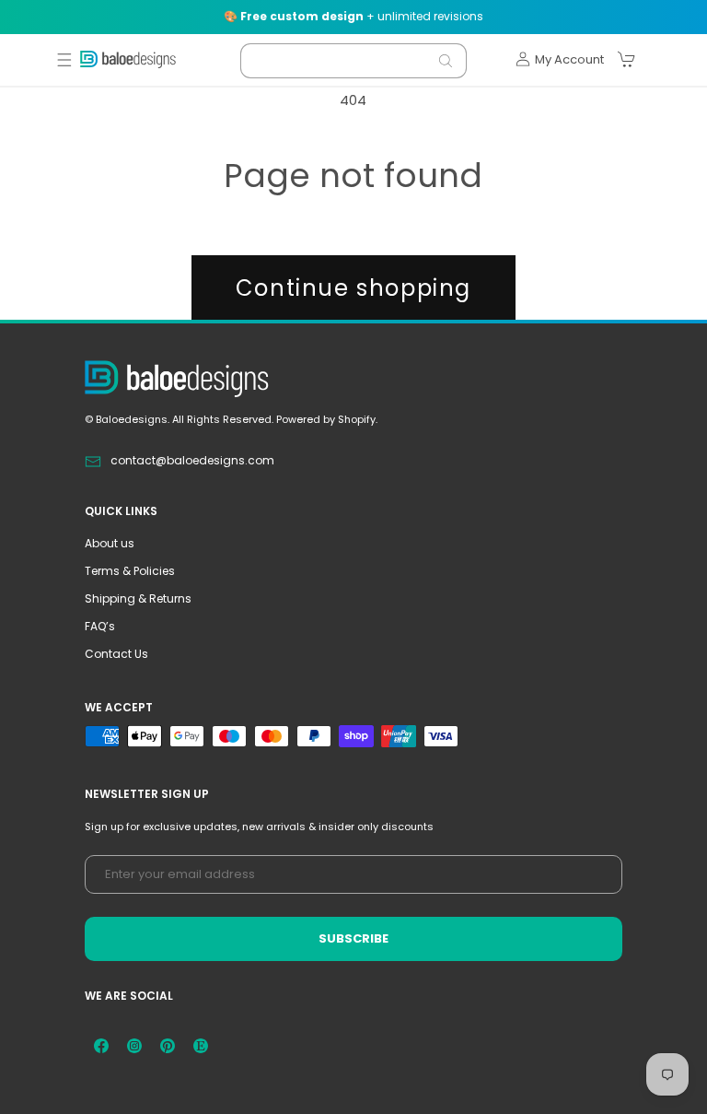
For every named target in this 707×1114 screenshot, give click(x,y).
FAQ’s (100, 626)
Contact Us (116, 654)
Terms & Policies (130, 571)
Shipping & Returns (138, 598)
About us (109, 543)
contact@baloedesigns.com (192, 460)
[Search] (445, 60)
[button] (64, 60)
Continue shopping (353, 288)
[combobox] (353, 60)
